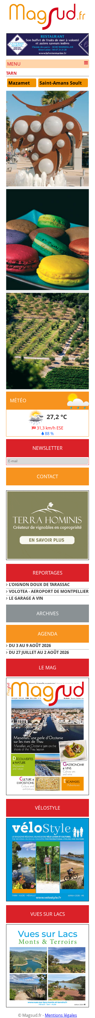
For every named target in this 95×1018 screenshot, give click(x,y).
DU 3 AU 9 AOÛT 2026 (30, 645)
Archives (47, 613)
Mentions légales (61, 1015)
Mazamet (19, 83)
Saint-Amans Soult (61, 83)
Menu (14, 64)
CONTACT (47, 476)
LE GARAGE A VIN (26, 598)
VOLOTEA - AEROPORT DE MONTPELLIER (49, 591)
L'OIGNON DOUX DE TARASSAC (39, 584)
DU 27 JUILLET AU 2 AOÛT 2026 (39, 652)
